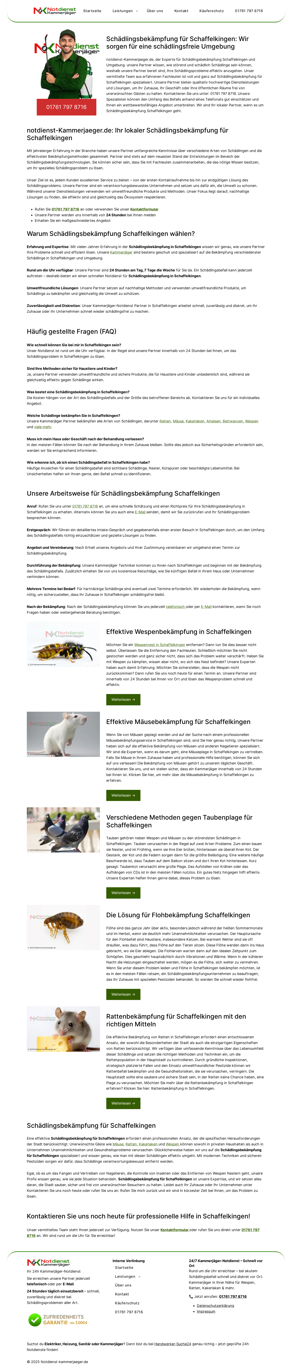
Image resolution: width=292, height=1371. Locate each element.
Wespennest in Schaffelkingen (159, 645)
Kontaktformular (144, 209)
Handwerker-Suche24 (172, 1344)
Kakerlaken (195, 421)
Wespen (251, 421)
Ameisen (213, 421)
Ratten (165, 421)
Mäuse (178, 421)
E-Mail (140, 512)
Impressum (206, 1311)
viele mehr (42, 427)
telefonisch (176, 607)
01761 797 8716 (66, 107)
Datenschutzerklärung (215, 1306)
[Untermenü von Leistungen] (139, 1277)
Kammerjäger (121, 252)
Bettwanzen (233, 421)
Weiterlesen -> (123, 699)
